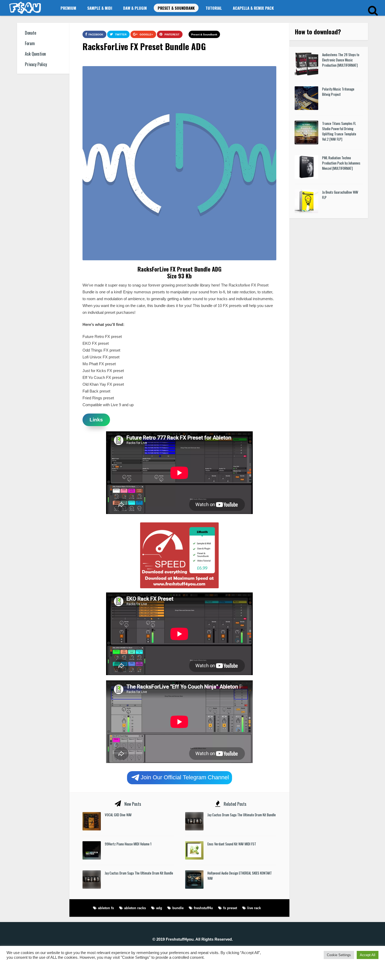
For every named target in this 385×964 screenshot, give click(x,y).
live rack (254, 908)
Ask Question (35, 54)
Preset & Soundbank (176, 8)
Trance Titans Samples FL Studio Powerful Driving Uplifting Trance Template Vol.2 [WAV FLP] (339, 131)
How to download (316, 31)
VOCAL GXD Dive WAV (118, 814)
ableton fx (106, 908)
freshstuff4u (203, 908)
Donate (30, 33)
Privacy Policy (36, 64)
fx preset (230, 908)
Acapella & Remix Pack (253, 8)
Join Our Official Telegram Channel (185, 777)
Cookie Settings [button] (339, 955)
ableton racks (135, 908)
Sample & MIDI (99, 8)
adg (159, 908)
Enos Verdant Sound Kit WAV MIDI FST (231, 843)
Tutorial (214, 8)
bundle (178, 908)
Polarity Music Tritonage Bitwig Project (338, 91)
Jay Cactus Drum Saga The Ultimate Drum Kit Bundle (139, 873)
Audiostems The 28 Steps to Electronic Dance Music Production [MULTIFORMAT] (340, 60)
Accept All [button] (367, 955)
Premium (68, 8)
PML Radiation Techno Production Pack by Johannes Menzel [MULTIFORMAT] (341, 163)
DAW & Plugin (135, 8)
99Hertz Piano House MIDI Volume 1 (128, 843)
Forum (30, 43)
